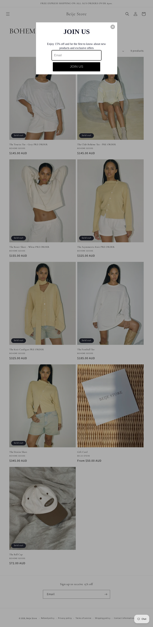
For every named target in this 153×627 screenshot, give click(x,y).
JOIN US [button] (76, 66)
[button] (112, 27)
